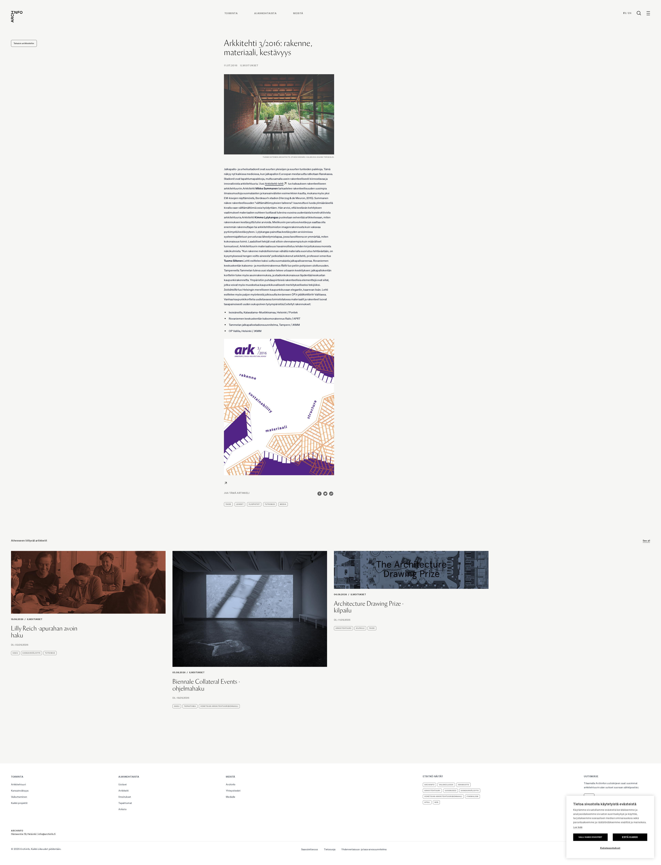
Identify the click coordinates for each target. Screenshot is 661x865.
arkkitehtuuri (343, 628)
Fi (624, 13)
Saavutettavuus (309, 849)
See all (646, 540)
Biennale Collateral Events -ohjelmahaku (206, 685)
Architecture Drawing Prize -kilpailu (368, 607)
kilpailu (360, 628)
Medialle (230, 796)
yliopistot (254, 504)
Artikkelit (123, 790)
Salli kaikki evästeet (590, 837)
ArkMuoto (463, 784)
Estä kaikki (630, 837)
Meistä (298, 13)
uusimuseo (450, 790)
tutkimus (270, 504)
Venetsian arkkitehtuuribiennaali (219, 706)
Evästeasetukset (610, 848)
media (283, 504)
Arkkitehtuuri (18, 784)
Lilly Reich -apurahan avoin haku (44, 632)
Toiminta (231, 13)
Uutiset (122, 784)
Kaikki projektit (19, 803)
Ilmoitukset (249, 65)
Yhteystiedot (233, 790)
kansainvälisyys (31, 653)
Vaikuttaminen (19, 796)
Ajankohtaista (265, 13)
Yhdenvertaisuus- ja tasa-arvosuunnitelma (363, 849)
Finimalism (472, 796)
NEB (436, 802)
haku (15, 653)
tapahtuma (190, 706)
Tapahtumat (125, 803)
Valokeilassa (446, 784)
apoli (427, 802)
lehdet (240, 504)
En (629, 13)
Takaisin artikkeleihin (24, 43)
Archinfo (230, 784)
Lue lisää (577, 827)
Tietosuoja (329, 849)
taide (228, 504)
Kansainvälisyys (20, 790)
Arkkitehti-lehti (274, 183)
